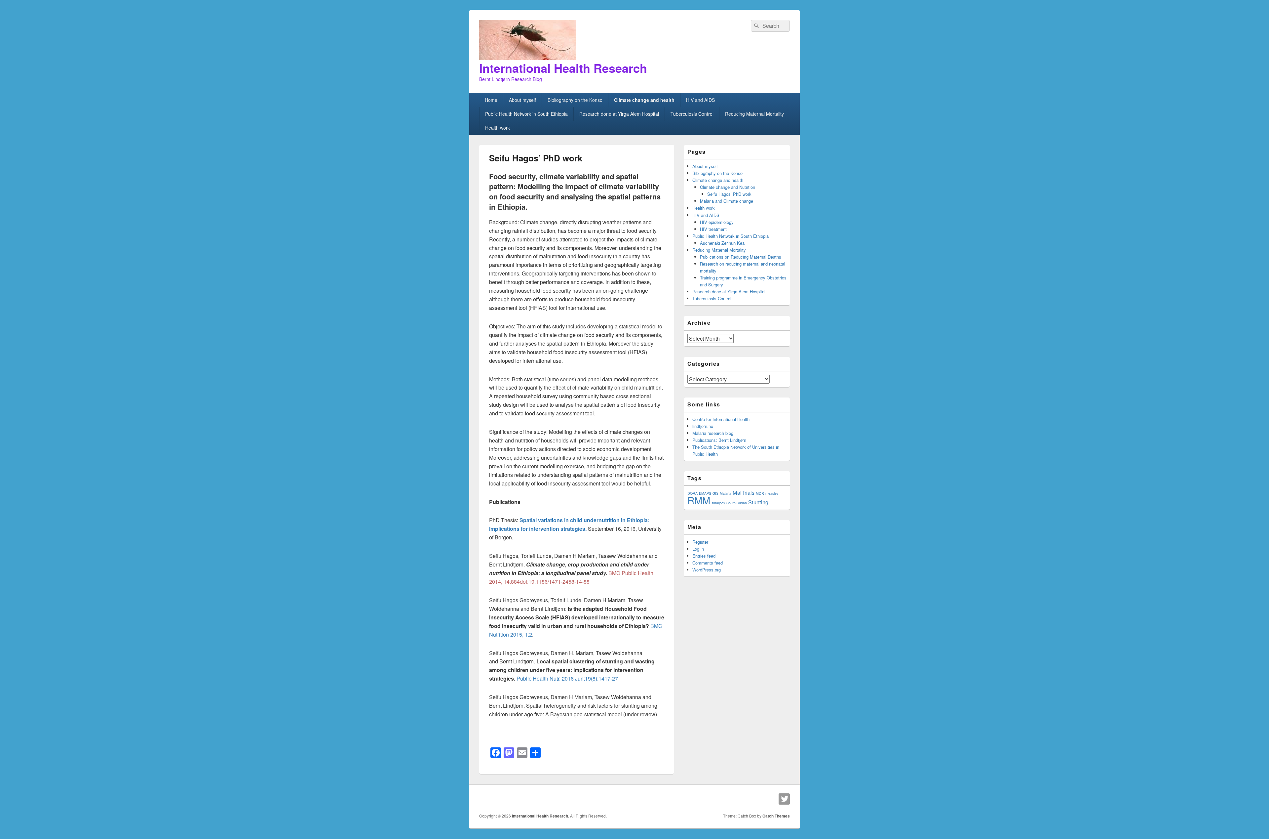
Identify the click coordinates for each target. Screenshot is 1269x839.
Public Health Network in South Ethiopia (526, 113)
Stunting (758, 502)
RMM (698, 500)
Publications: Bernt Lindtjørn (719, 440)
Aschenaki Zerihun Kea (722, 243)
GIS (715, 493)
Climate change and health (644, 100)
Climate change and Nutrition (727, 187)
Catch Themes (776, 816)
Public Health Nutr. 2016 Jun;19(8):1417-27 (567, 678)
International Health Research (563, 67)
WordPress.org (706, 569)
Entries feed (703, 556)
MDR (760, 493)
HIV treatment (713, 229)
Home (491, 100)
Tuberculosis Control (692, 113)
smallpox (718, 502)
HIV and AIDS (700, 100)
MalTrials (743, 492)
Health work (497, 127)
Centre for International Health (721, 419)
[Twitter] (784, 799)
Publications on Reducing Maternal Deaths (740, 257)
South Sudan (736, 502)
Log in (698, 549)
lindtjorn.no (702, 426)
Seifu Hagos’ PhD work (729, 194)
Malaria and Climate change (726, 201)
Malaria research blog (712, 433)
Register (700, 542)
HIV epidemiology (717, 222)
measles (771, 493)
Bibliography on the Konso (575, 100)
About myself (522, 100)
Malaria (725, 493)
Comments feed (707, 563)
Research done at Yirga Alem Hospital (619, 113)
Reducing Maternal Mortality (754, 113)
